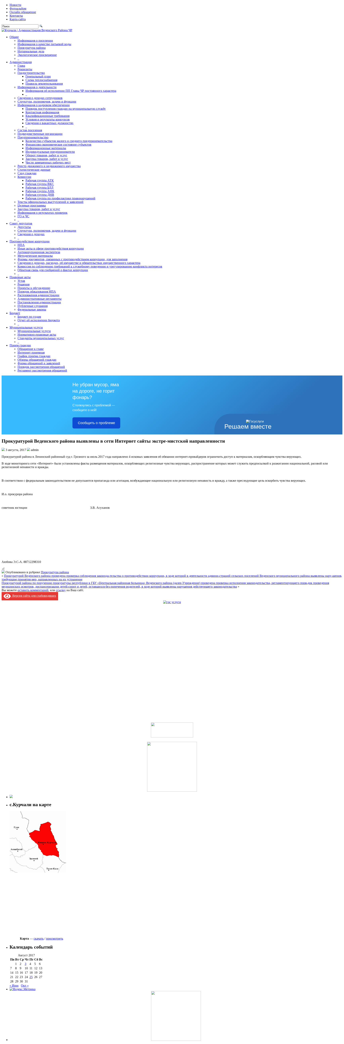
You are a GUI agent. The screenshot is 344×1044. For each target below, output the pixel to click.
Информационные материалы (45, 148)
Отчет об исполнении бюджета (39, 320)
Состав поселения (30, 130)
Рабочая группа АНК (39, 191)
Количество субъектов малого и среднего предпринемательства (68, 141)
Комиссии (24, 176)
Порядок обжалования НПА (37, 291)
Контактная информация (42, 112)
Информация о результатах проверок (42, 212)
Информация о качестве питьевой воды (44, 44)
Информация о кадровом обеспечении (44, 105)
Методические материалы (35, 255)
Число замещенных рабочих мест (48, 162)
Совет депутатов (21, 223)
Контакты (16, 15)
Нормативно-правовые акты (37, 334)
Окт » (25, 985)
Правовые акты (20, 277)
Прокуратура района (32, 47)
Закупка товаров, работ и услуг (46, 159)
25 (31, 977)
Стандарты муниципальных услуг (41, 338)
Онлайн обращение (23, 12)
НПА (21, 245)
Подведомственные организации (40, 133)
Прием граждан (20, 345)
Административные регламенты (40, 298)
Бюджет (15, 313)
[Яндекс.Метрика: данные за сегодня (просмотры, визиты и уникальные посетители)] (22, 989)
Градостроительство (31, 73)
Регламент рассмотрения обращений (42, 370)
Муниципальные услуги (26, 327)
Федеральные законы (32, 309)
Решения (23, 284)
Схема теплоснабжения (41, 80)
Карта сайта (18, 19)
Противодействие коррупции (30, 241)
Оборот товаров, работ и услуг (46, 155)
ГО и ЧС (23, 216)
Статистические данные (34, 169)
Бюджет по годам (29, 316)
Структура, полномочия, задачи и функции (47, 101)
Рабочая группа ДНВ (39, 194)
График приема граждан (34, 356)
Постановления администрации (39, 302)
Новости (15, 5)
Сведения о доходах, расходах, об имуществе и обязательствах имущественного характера (79, 263)
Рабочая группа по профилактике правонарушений (60, 198)
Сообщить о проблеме (96, 423)
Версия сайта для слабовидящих (33, 595)
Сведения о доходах (31, 234)
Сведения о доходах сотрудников (40, 98)
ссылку (61, 590)
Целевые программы (32, 205)
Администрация (21, 62)
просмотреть (54, 938)
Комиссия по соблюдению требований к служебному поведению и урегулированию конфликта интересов (90, 266)
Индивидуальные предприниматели (50, 151)
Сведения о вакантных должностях (49, 123)
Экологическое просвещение (37, 55)
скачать (39, 938)
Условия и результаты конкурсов (47, 119)
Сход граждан (27, 173)
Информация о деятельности (37, 87)
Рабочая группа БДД (39, 187)
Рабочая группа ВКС (39, 184)
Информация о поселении (35, 40)
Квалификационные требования (47, 116)
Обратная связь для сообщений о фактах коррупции (53, 270)
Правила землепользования (44, 83)
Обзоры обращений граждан (37, 359)
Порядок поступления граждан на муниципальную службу (65, 108)
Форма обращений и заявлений (39, 363)
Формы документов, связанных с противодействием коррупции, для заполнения (72, 259)
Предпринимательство (33, 137)
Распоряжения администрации (38, 295)
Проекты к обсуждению (34, 288)
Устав (21, 280)
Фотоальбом (18, 8)
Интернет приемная (31, 352)
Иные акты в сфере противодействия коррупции (51, 248)
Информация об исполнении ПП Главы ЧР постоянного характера (70, 90)
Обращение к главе (31, 349)
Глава (21, 65)
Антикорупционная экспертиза (39, 252)
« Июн (14, 985)
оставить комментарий (33, 590)
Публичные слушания (33, 306)
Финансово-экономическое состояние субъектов (58, 144)
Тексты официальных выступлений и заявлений (50, 202)
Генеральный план (38, 76)
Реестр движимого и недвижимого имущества (49, 166)
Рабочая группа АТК (39, 180)
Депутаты (24, 227)
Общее (14, 37)
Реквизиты (25, 69)
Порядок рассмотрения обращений (41, 367)
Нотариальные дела (31, 51)
